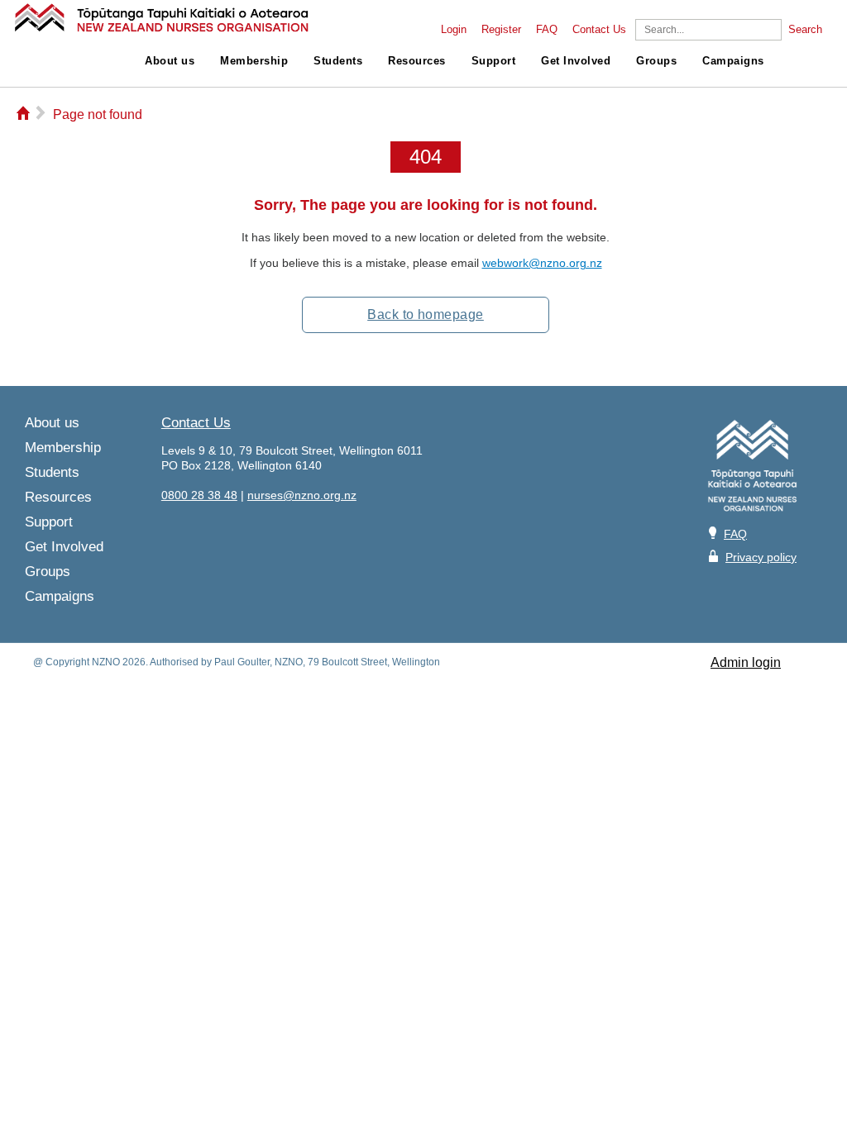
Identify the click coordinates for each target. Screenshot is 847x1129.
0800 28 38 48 (199, 495)
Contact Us (599, 30)
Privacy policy (761, 557)
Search (805, 30)
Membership (254, 61)
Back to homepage (425, 314)
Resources (417, 61)
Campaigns (733, 61)
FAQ (546, 30)
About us (169, 61)
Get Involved (575, 61)
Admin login (746, 662)
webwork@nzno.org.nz (542, 262)
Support (493, 61)
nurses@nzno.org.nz (302, 495)
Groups (656, 61)
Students (337, 61)
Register (501, 30)
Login (454, 30)
